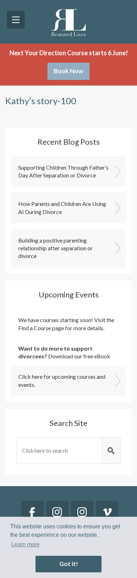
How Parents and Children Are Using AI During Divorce (62, 207)
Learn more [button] (25, 544)
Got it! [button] (68, 563)
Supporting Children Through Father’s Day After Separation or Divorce (63, 171)
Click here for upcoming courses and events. (61, 380)
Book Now (68, 71)
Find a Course (34, 328)
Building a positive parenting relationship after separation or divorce (55, 248)
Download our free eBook (79, 356)
